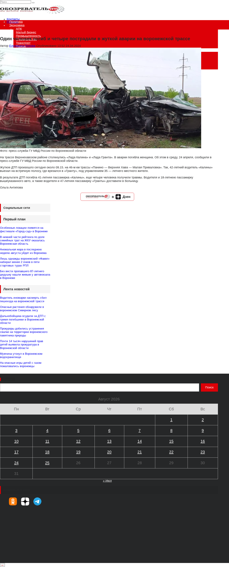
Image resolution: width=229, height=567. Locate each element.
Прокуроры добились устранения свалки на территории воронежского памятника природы (23, 332)
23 (203, 452)
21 (139, 452)
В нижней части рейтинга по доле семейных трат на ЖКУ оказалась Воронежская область (22, 240)
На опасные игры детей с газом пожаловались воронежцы (20, 364)
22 (171, 452)
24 (16, 463)
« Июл (107, 480)
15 (171, 441)
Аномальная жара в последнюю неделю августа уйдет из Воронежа (23, 251)
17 (16, 452)
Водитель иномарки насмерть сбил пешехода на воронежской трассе (23, 299)
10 (16, 441)
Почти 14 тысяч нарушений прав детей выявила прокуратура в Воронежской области (21, 345)
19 (78, 452)
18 (47, 452)
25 (47, 463)
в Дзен (121, 197)
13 (109, 441)
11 (47, 441)
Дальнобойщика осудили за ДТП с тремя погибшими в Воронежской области (23, 319)
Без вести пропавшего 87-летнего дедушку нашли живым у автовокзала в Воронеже (25, 275)
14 (139, 441)
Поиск (7, 379)
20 (109, 452)
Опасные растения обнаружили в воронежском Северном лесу (22, 308)
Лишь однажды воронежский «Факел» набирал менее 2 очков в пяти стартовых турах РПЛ (24, 262)
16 (203, 441)
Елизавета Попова (22, 45)
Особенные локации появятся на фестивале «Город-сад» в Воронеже (24, 229)
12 (78, 441)
